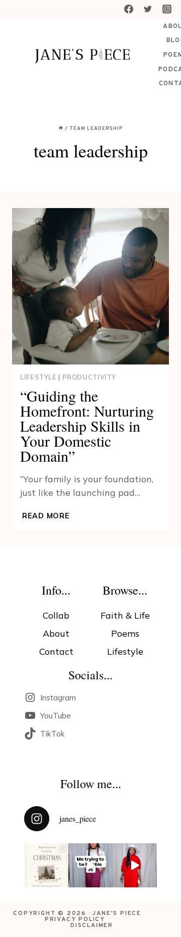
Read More (46, 515)
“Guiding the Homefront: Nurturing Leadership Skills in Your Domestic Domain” (87, 426)
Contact (56, 651)
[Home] (60, 128)
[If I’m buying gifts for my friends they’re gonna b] (46, 865)
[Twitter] (148, 9)
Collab (56, 615)
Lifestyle (38, 377)
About (56, 633)
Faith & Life (125, 615)
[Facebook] (129, 9)
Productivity (89, 377)
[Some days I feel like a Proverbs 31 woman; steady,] (135, 865)
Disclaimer (91, 925)
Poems (125, 633)
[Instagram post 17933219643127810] (90, 865)
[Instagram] (167, 9)
